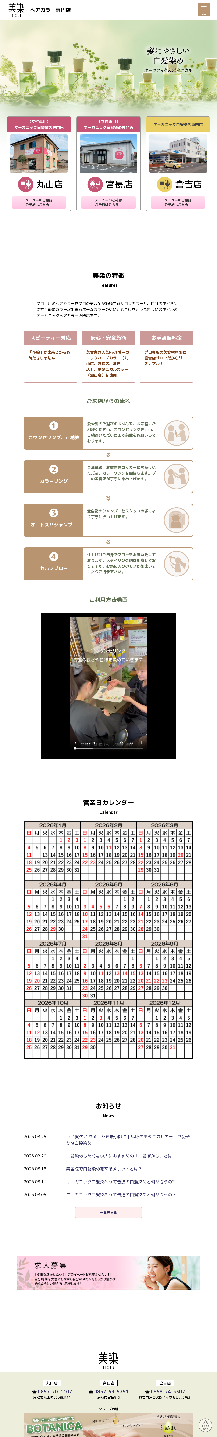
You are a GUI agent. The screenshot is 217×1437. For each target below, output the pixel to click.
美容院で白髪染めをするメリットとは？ (104, 1169)
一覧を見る (108, 1212)
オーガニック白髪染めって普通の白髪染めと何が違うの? (120, 1182)
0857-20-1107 (55, 1391)
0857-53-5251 (111, 1391)
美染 (16, 10)
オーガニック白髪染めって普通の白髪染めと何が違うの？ (121, 1195)
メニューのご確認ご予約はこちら (39, 202)
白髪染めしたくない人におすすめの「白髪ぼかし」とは (119, 1156)
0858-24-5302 (168, 1391)
